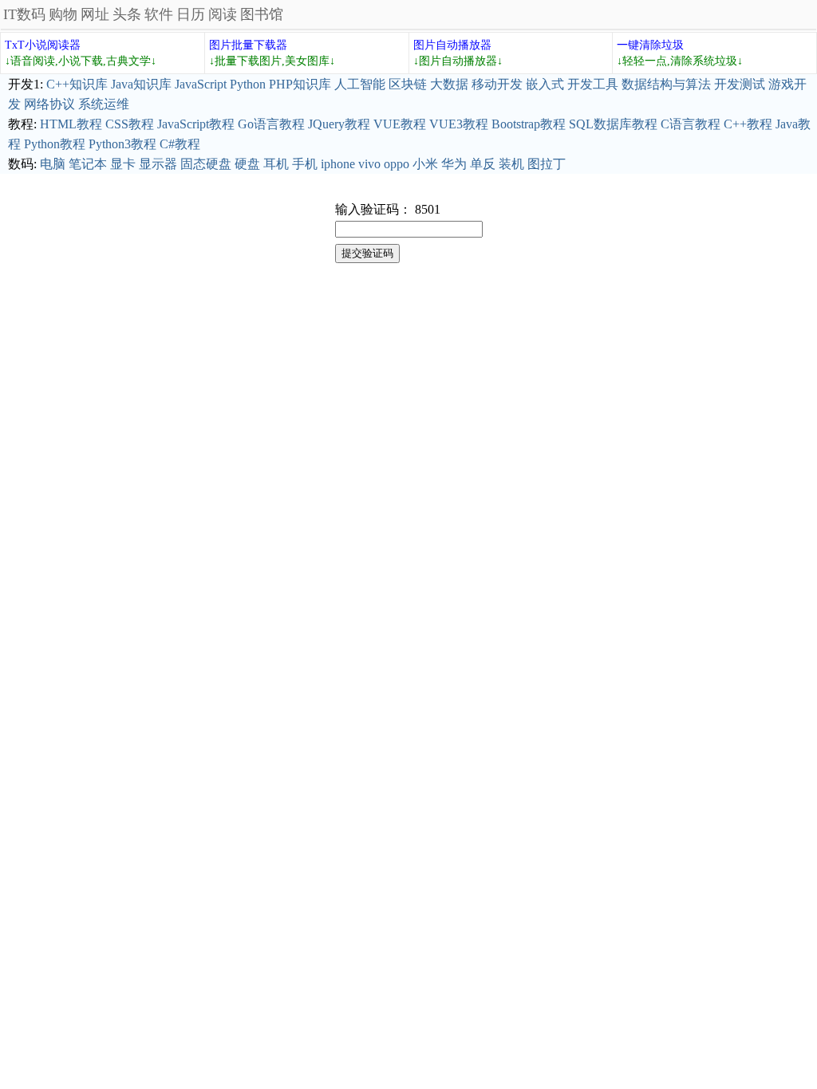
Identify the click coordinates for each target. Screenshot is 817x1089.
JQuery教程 (339, 124)
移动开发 (497, 84)
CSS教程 (129, 124)
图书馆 (261, 14)
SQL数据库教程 (613, 124)
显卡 (123, 164)
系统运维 (103, 104)
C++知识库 (77, 84)
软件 (158, 14)
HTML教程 (71, 124)
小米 (425, 164)
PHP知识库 (300, 84)
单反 (482, 164)
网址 (95, 14)
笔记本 (88, 164)
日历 (190, 14)
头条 (126, 14)
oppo (396, 164)
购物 (63, 14)
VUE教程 (399, 124)
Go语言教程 (271, 124)
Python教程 (54, 144)
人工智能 (359, 84)
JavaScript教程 (196, 124)
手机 (305, 164)
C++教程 (748, 124)
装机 (511, 164)
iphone (338, 164)
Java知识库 (141, 84)
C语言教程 (690, 124)
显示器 (158, 164)
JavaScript (201, 84)
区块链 (408, 84)
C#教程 (180, 144)
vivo (369, 164)
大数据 (449, 84)
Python (248, 84)
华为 (454, 164)
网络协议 (49, 104)
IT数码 (24, 14)
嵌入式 (545, 84)
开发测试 (739, 84)
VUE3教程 (458, 124)
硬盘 (247, 164)
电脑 (52, 164)
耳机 (276, 164)
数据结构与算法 (666, 84)
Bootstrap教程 (528, 124)
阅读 (222, 14)
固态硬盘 (205, 164)
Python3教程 (122, 144)
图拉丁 (546, 164)
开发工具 (592, 84)
